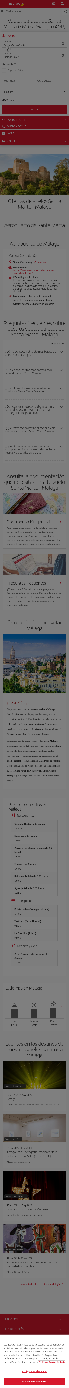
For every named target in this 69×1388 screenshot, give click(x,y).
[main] (34, 1361)
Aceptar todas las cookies (34, 1381)
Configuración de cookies (34, 1371)
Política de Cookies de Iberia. (52, 1361)
